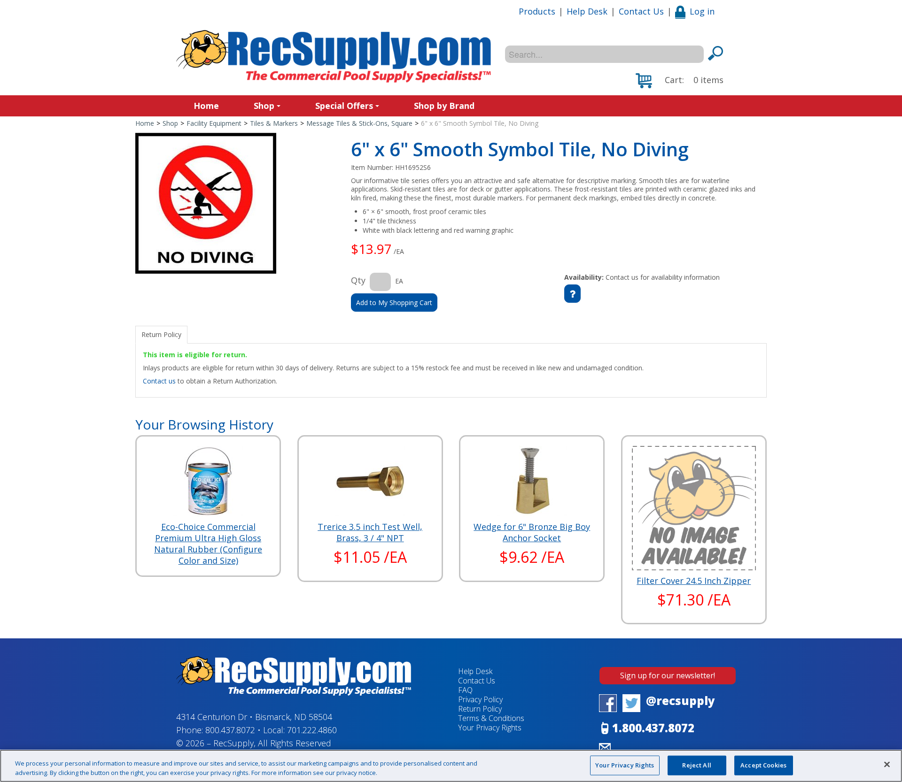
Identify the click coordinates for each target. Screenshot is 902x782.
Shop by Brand (444, 105)
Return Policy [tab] (161, 334)
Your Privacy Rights (624, 765)
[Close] (887, 764)
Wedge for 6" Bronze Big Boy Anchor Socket (532, 532)
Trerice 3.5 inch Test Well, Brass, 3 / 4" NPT (370, 532)
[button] (679, 81)
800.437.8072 (230, 730)
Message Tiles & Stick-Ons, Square (359, 123)
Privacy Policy (480, 699)
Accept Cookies (763, 765)
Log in (702, 11)
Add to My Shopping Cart (394, 302)
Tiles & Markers (274, 123)
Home (206, 105)
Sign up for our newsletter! (667, 675)
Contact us (159, 380)
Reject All (696, 765)
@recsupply (680, 700)
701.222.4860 (312, 730)
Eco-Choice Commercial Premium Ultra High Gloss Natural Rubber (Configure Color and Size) (208, 543)
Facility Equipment (214, 123)
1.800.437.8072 (653, 728)
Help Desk (587, 11)
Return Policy (480, 709)
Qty (358, 280)
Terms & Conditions (491, 718)
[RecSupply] (333, 56)
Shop (264, 105)
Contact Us (641, 11)
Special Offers (344, 105)
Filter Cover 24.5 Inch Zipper (694, 580)
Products (537, 11)
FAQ (465, 690)
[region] (451, 766)
